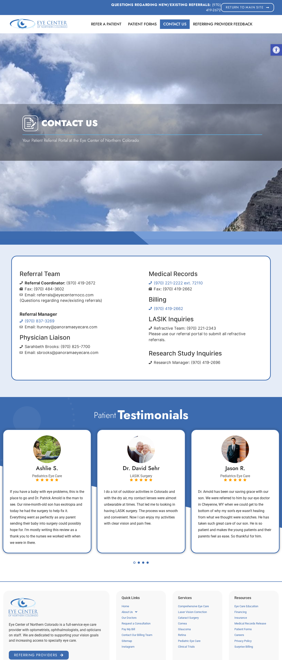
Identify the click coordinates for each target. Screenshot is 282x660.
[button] (276, 50)
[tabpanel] (47, 491)
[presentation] (134, 562)
